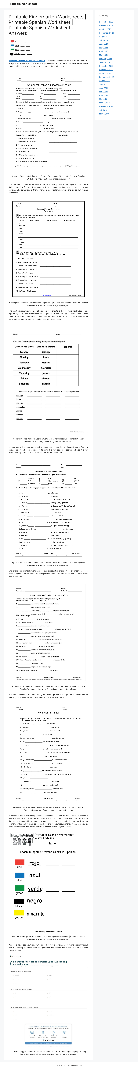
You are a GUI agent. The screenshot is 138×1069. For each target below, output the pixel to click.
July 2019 (103, 110)
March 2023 (104, 55)
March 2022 (104, 99)
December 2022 (106, 66)
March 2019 (104, 114)
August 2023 (104, 36)
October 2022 (105, 73)
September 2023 (106, 33)
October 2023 (105, 29)
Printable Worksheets (23, 3)
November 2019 (106, 106)
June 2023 (103, 44)
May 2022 (103, 92)
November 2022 (106, 70)
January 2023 (105, 62)
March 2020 (104, 103)
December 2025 (106, 22)
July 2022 (103, 84)
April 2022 (103, 95)
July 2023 (103, 40)
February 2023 (105, 59)
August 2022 (104, 81)
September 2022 (106, 77)
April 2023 (103, 51)
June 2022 (103, 88)
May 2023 (103, 48)
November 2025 (106, 25)
